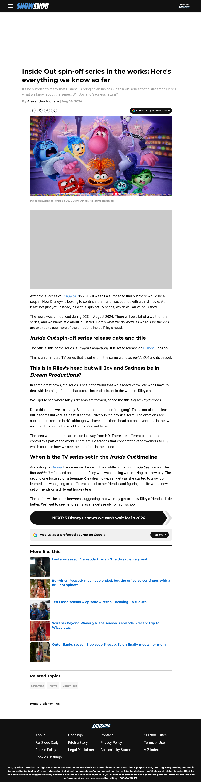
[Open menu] (10, 6)
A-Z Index (151, 750)
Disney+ (149, 348)
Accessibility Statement (118, 750)
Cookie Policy (45, 750)
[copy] (54, 110)
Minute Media (25, 767)
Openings (75, 735)
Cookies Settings (48, 757)
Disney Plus (69, 685)
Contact (106, 735)
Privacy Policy (111, 742)
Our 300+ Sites (155, 735)
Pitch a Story (78, 742)
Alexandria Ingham (43, 101)
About (40, 735)
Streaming (37, 685)
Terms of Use (154, 742)
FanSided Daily (47, 742)
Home (34, 703)
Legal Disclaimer (81, 750)
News (53, 685)
